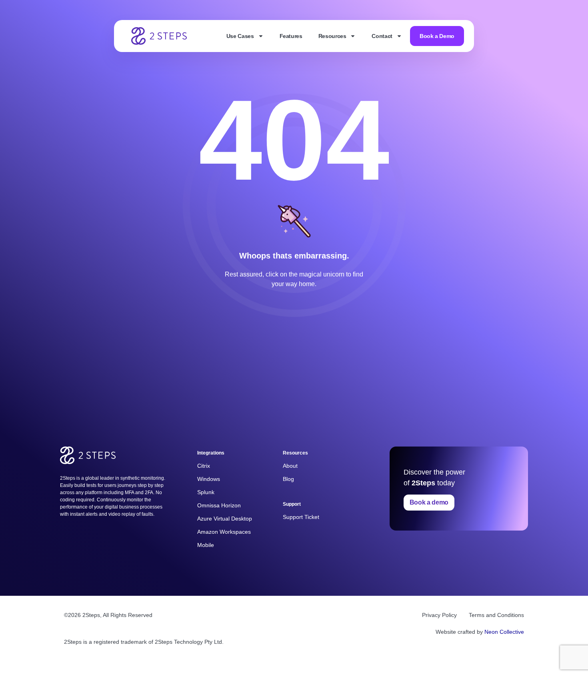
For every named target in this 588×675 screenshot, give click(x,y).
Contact (382, 36)
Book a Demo (437, 36)
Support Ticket (301, 517)
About (290, 466)
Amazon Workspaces (224, 532)
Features (291, 36)
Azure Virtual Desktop (224, 518)
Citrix (203, 466)
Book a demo (429, 502)
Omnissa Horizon (219, 505)
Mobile (205, 545)
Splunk (205, 492)
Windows (208, 479)
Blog (288, 479)
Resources (332, 36)
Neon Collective (504, 632)
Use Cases (240, 36)
